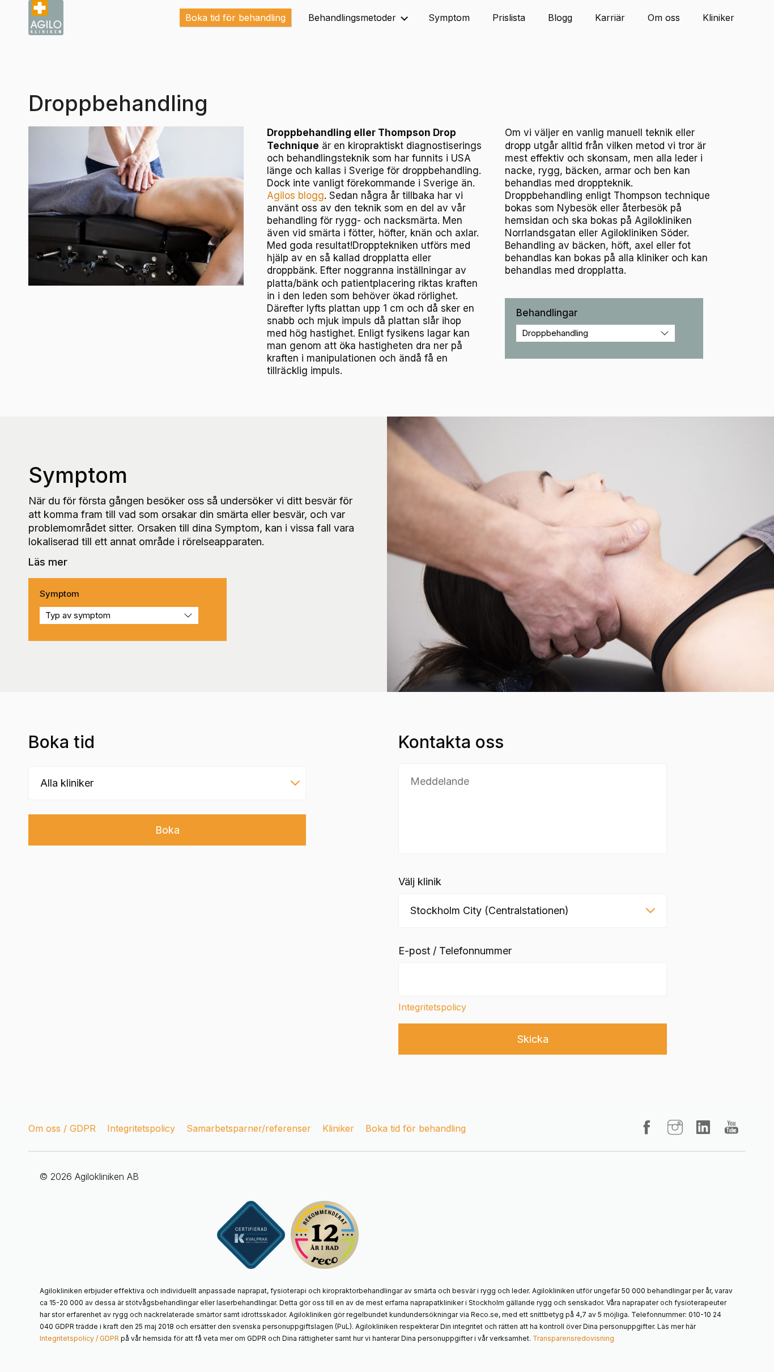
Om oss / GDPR (62, 1128)
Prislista (508, 17)
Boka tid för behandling (235, 17)
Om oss (664, 17)
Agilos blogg (295, 195)
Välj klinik (419, 881)
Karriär (610, 17)
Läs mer (47, 562)
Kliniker (718, 17)
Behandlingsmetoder (352, 17)
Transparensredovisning (573, 1338)
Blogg (560, 17)
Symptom (449, 17)
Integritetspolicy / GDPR (79, 1338)
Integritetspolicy (432, 1007)
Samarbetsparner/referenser (248, 1128)
